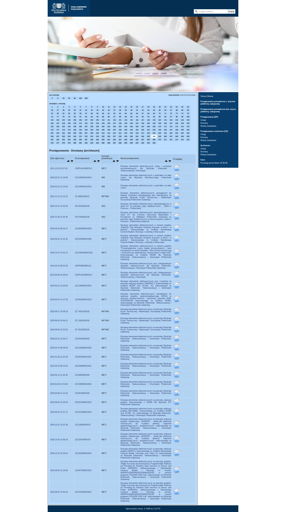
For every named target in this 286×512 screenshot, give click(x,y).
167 (142, 126)
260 (103, 140)
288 (120, 143)
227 (57, 136)
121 (165, 120)
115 (131, 120)
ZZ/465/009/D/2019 (83, 299)
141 (137, 123)
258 (91, 140)
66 (137, 113)
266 (137, 140)
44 (154, 110)
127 (57, 123)
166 (137, 126)
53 (63, 113)
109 (97, 120)
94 (154, 117)
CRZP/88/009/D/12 (83, 266)
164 (125, 126)
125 (188, 120)
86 (109, 117)
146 (165, 123)
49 (182, 110)
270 (159, 140)
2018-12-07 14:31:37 (59, 253)
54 (69, 113)
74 (182, 113)
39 (126, 110)
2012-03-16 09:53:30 (59, 266)
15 (131, 107)
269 (154, 140)
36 (109, 110)
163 (120, 126)
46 (165, 110)
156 (80, 126)
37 (114, 110)
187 (114, 130)
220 (159, 133)
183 (91, 130)
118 (148, 120)
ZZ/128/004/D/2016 (83, 177)
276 (52, 143)
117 (143, 120)
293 (148, 143)
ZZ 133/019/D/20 (82, 320)
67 (143, 113)
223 (176, 133)
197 (171, 130)
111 (109, 120)
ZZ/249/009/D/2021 (83, 366)
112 (114, 120)
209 (97, 133)
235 (103, 136)
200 (86, 98)
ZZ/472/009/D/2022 (83, 492)
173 (176, 126)
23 (177, 107)
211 (109, 133)
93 (148, 117)
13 (120, 107)
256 (80, 140)
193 (148, 130)
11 (109, 107)
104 (69, 120)
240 (131, 136)
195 (159, 130)
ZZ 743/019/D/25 (82, 311)
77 (58, 117)
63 (120, 113)
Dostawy (204, 123)
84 (97, 117)
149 (182, 123)
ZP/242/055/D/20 (82, 206)
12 (114, 107)
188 (120, 130)
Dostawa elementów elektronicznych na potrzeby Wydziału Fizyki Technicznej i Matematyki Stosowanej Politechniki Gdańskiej (146, 311)
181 (80, 130)
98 (177, 117)
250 (188, 136)
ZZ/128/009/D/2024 (83, 286)
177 (57, 130)
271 (165, 140)
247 (171, 136)
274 (182, 140)
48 (177, 110)
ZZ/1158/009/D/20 (82, 425)
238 (120, 136)
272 (171, 140)
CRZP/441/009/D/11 (83, 168)
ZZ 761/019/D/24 (82, 329)
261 (108, 140)
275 (188, 140)
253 (63, 140)
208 (91, 133)
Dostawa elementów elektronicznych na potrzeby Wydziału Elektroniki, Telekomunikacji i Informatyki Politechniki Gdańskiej (146, 384)
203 (63, 133)
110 (103, 120)
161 (108, 126)
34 (97, 110)
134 (97, 123)
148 (176, 123)
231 (80, 136)
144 (154, 123)
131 (80, 123)
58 (92, 113)
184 (97, 130)
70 (160, 113)
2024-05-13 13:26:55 (59, 286)
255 (74, 140)
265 (131, 140)
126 (52, 123)
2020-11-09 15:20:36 (59, 217)
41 (137, 110)
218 (148, 133)
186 (108, 130)
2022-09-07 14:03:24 (59, 492)
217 (142, 133)
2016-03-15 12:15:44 (59, 186)
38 (120, 110)
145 (159, 123)
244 (154, 136)
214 (125, 133)
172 (171, 126)
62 (114, 113)
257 (86, 140)
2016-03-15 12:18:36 (59, 177)
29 (69, 110)
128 (63, 123)
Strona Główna (206, 96)
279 (69, 143)
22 (171, 107)
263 (120, 140)
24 (182, 107)
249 (182, 136)
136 (108, 123)
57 (86, 113)
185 (103, 130)
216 (137, 133)
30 (69, 98)
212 (114, 133)
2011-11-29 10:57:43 (58, 168)
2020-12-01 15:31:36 (59, 425)
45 (160, 110)
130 (74, 123)
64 (126, 113)
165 (131, 126)
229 (69, 136)
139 (125, 123)
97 (171, 117)
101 (52, 120)
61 (109, 113)
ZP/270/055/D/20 (82, 217)
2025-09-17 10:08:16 (59, 311)
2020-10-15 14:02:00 (59, 206)
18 (148, 107)
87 (114, 117)
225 (188, 133)
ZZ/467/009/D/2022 (83, 470)
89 (126, 117)
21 (165, 107)
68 (148, 113)
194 (154, 130)
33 (92, 110)
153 (63, 126)
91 (137, 117)
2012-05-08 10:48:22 (59, 275)
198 (176, 130)
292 (142, 143)
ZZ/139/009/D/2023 (83, 384)
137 (114, 123)
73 (177, 113)
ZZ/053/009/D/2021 (83, 357)
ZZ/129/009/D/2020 (83, 348)
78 (63, 117)
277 (57, 143)
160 (103, 126)
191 (137, 130)
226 (52, 136)
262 (114, 140)
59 (97, 113)
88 (120, 117)
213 (120, 133)
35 (103, 110)
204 (69, 133)
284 (97, 143)
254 (69, 140)
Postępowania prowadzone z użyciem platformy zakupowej (217, 102)
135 (103, 123)
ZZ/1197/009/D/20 (82, 439)
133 (91, 123)
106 (80, 120)
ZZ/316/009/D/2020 (83, 239)
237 (114, 136)
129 (69, 123)
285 (103, 143)
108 (91, 120)
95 (160, 117)
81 (80, 117)
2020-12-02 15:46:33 (59, 439)
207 (86, 133)
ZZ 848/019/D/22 (82, 196)
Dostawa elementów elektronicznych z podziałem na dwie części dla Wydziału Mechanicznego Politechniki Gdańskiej (146, 177)
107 (86, 120)
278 (63, 143)
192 (142, 130)
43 (148, 110)
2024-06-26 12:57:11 (59, 412)
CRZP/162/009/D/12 (83, 275)
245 (159, 136)
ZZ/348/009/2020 (82, 375)
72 (171, 113)
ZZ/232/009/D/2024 (83, 453)
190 (131, 130)
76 (52, 117)
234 (97, 136)
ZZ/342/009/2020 (82, 393)
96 (165, 117)
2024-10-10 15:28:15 (59, 453)
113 (120, 120)
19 (154, 107)
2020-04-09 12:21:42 (59, 393)
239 (125, 136)
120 (159, 120)
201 (52, 133)
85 (103, 117)
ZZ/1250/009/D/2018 (84, 253)
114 (126, 120)
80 (75, 117)
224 (182, 133)
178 (63, 130)
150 (188, 123)
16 (137, 107)
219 (154, 133)
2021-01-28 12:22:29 (59, 357)
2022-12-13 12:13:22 (59, 196)
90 (131, 117)
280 (74, 143)
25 (188, 107)
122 (171, 120)
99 (182, 117)
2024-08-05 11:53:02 (59, 329)
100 (80, 98)
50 (75, 98)
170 (159, 126)
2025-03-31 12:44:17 (59, 339)
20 (160, 107)
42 (143, 110)
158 (91, 126)
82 (86, 117)
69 (154, 113)
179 (69, 130)
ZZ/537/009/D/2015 (83, 402)
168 (148, 126)
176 (52, 130)
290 (131, 143)
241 (137, 136)
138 (120, 123)
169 (154, 126)
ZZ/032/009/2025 (82, 339)
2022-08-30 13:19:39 (59, 470)
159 (97, 126)
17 (143, 107)
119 (154, 120)
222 (171, 133)
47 (171, 110)
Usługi (203, 120)
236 (108, 136)
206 (80, 133)
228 (63, 136)
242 (142, 136)
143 (148, 123)
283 (91, 143)
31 (80, 110)
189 (125, 130)
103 (63, 120)
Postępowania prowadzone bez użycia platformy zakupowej (218, 110)
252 (57, 140)
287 (114, 143)
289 (125, 143)
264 (125, 140)
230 (74, 136)
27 (58, 110)
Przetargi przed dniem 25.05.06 (213, 163)
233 (91, 136)
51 (52, 113)
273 (176, 140)
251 (52, 140)
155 (74, 126)
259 (97, 140)
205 (74, 133)
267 (142, 140)
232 (86, 136)
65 (131, 113)
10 (63, 98)
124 (182, 120)
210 (103, 133)
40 (131, 110)
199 (182, 130)
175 (188, 126)
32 (86, 110)
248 (176, 136)
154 (69, 126)
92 (143, 117)
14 (126, 107)
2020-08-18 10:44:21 (59, 320)
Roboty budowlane (208, 126)
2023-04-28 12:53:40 (59, 384)
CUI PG (157, 509)
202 (57, 133)
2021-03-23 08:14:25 (59, 366)
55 (75, 113)
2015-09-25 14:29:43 (59, 402)
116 (137, 120)
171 (165, 126)
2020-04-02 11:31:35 (59, 239)
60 (103, 113)
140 (131, 123)
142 (142, 123)
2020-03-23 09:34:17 (59, 228)
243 (148, 136)
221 (165, 133)
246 (165, 136)
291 (137, 143)
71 (165, 113)
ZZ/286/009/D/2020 (83, 228)
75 (188, 113)
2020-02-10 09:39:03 (59, 348)
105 (74, 120)
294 (154, 143)
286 (108, 143)
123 (176, 120)
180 (74, 130)
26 (52, 110)
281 (80, 143)
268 (148, 140)
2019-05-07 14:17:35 (59, 299)
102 (57, 120)
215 (131, 133)
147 (171, 123)
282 (86, 143)
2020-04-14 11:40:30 (59, 375)
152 (57, 126)
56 (80, 113)
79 (69, 117)
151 (52, 126)
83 (92, 117)
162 (114, 126)
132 (86, 123)
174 (182, 126)
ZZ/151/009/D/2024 (83, 412)
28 (63, 110)
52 (58, 113)
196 (165, 130)
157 (86, 126)
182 (86, 130)
